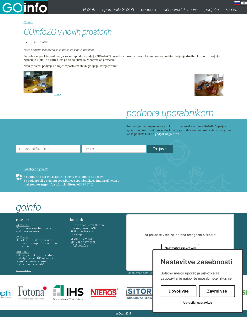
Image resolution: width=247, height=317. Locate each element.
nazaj (58, 94)
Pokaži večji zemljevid (141, 273)
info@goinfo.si (80, 245)
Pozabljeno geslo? (36, 169)
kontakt (77, 219)
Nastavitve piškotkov (180, 248)
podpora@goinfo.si (167, 134)
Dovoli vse (179, 291)
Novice (28, 22)
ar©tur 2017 (123, 313)
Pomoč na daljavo (92, 176)
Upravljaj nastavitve (197, 302)
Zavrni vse (217, 291)
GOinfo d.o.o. (29, 7)
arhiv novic (23, 270)
